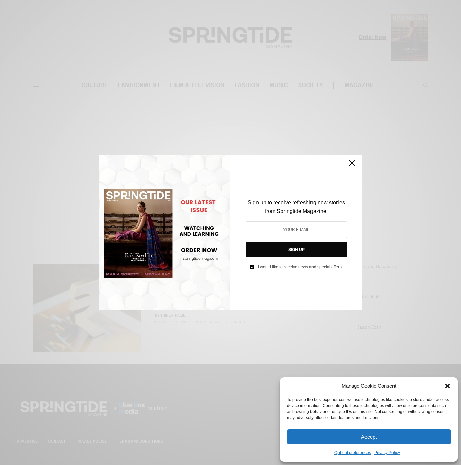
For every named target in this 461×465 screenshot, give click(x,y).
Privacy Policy (387, 452)
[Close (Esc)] (352, 165)
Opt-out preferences (352, 452)
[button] (447, 386)
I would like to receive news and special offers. (300, 267)
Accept (369, 437)
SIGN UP (296, 249)
